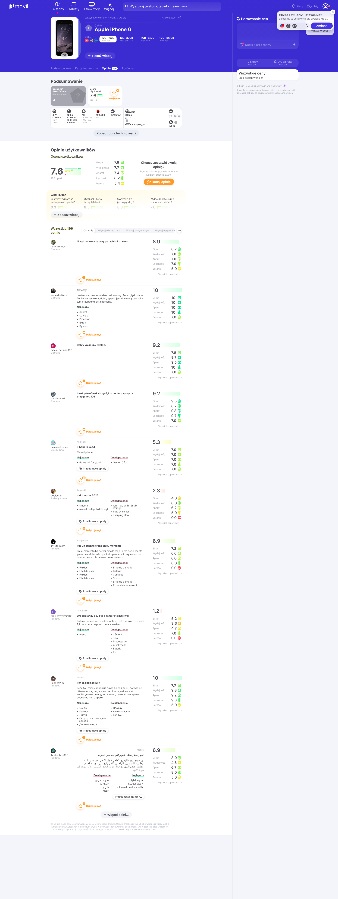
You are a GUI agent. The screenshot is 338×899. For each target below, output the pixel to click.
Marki (113, 17)
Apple (122, 17)
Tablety (73, 9)
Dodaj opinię (161, 182)
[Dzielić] (179, 18)
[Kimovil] (19, 6)
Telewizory (92, 9)
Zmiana (321, 26)
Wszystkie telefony (96, 17)
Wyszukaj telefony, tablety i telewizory (158, 6)
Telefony (57, 9)
